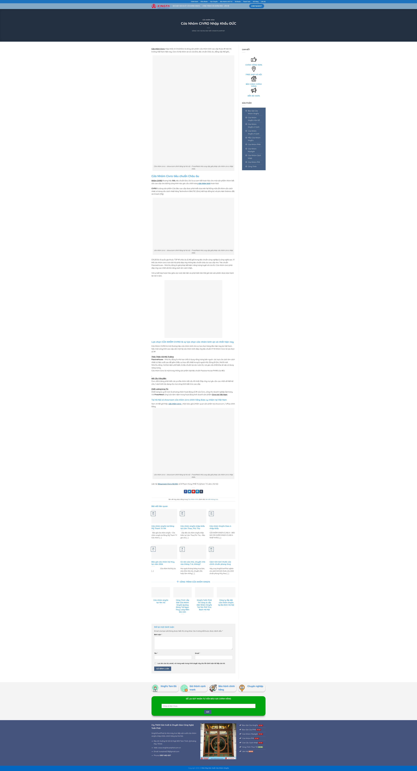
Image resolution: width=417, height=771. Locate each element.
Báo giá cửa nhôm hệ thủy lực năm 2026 (163, 563)
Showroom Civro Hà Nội (168, 484)
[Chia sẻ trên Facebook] (185, 491)
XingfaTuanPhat (218, 31)
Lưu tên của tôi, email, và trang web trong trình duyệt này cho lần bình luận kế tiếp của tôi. (191, 663)
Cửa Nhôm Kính (208, 20)
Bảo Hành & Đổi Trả (226, 1)
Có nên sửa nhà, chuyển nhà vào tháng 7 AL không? (192, 563)
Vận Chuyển (214, 1)
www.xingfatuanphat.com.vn (169, 748)
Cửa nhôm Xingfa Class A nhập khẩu (220, 527)
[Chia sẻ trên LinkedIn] (197, 491)
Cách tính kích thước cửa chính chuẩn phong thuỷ (220, 563)
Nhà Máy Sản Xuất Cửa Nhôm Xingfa (186, 6)
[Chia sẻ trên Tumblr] (201, 491)
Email (197, 653)
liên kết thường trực (212, 499)
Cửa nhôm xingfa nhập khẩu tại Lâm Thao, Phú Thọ (192, 527)
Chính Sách (194, 1)
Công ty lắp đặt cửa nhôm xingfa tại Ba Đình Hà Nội (226, 602)
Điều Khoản (204, 1)
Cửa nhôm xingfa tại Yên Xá (160, 601)
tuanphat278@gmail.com (169, 751)
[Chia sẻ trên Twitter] (189, 491)
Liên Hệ (263, 1)
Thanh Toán (246, 1)
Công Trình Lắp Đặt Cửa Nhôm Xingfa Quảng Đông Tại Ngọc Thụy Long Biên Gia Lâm (182, 606)
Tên (156, 653)
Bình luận (158, 635)
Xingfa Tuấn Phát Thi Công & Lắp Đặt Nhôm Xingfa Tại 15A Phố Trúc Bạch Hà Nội (204, 605)
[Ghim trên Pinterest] (193, 491)
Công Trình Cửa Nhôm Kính (213, 6)
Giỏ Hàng (255, 1)
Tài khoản (238, 1)
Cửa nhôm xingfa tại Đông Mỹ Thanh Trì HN (162, 527)
